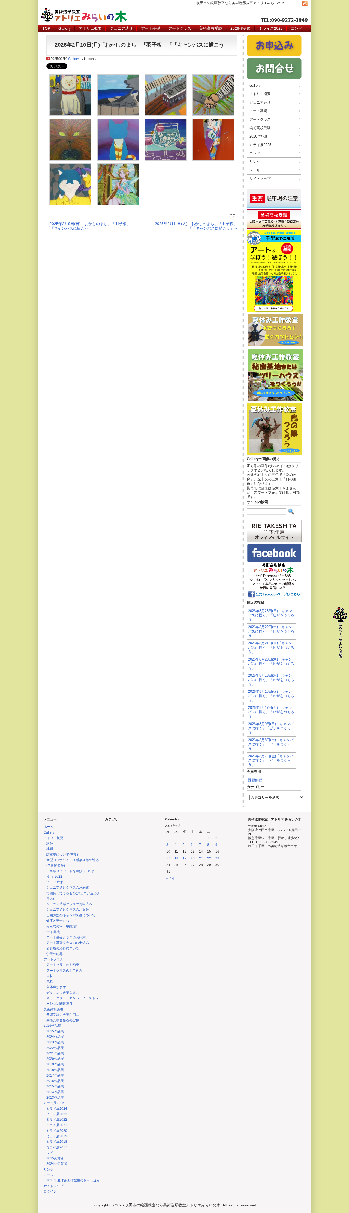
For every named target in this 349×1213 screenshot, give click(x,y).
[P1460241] (70, 159)
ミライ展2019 (56, 1136)
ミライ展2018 (56, 1142)
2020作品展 (55, 1059)
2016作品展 (55, 1081)
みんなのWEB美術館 (61, 926)
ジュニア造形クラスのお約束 (67, 887)
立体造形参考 (56, 987)
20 (193, 858)
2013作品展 (55, 1097)
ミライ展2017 (56, 1147)
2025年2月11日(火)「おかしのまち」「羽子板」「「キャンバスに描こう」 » (196, 225)
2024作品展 (55, 1037)
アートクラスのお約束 (62, 965)
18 (176, 858)
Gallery (64, 28)
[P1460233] (70, 115)
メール (254, 170)
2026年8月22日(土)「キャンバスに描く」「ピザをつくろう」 (271, 631)
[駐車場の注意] (274, 207)
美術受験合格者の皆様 (62, 1020)
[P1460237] (166, 115)
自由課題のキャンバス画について (70, 915)
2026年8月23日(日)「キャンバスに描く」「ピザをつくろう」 (271, 615)
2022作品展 (55, 1048)
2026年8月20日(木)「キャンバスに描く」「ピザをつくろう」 (271, 663)
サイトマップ (260, 179)
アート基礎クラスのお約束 (66, 937)
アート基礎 (150, 28)
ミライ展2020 (56, 1131)
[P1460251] (213, 159)
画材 (49, 976)
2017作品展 (55, 1075)
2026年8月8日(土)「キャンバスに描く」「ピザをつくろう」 (271, 744)
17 (168, 858)
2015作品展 (55, 1086)
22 (209, 858)
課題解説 (255, 780)
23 (217, 858)
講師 (49, 843)
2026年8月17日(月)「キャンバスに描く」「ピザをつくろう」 (271, 712)
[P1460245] (118, 159)
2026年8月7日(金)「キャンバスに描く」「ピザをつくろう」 (271, 760)
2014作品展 (55, 1092)
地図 (49, 849)
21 (201, 858)
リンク (254, 162)
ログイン (50, 1191)
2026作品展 (240, 28)
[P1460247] (166, 159)
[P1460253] (70, 204)
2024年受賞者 (56, 1164)
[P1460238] (213, 115)
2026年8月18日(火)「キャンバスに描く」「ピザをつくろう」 (271, 695)
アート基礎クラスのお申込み (67, 943)
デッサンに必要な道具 (62, 993)
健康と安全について (61, 921)
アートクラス (179, 28)
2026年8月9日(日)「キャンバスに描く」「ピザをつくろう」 (271, 728)
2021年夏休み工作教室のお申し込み (73, 1180)
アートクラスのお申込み (64, 970)
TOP (46, 28)
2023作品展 (55, 1042)
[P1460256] (118, 204)
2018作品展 (55, 1070)
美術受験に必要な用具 (62, 1015)
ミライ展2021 (56, 1125)
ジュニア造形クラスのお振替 (67, 909)
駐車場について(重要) (62, 854)
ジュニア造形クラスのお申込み (69, 904)
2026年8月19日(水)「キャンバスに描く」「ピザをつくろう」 (271, 679)
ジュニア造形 (121, 28)
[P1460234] (118, 115)
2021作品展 (55, 1053)
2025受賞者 (55, 1158)
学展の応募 (54, 954)
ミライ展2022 (56, 1119)
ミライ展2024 (56, 1109)
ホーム (48, 827)
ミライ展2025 (271, 28)
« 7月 (170, 878)
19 (184, 858)
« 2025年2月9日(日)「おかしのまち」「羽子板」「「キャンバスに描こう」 (88, 225)
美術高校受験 (210, 28)
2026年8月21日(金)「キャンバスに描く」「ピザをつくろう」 (271, 647)
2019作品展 (55, 1064)
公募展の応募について (62, 948)
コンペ (296, 28)
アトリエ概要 (90, 28)
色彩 (49, 981)
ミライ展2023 (56, 1114)
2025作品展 (55, 1031)
